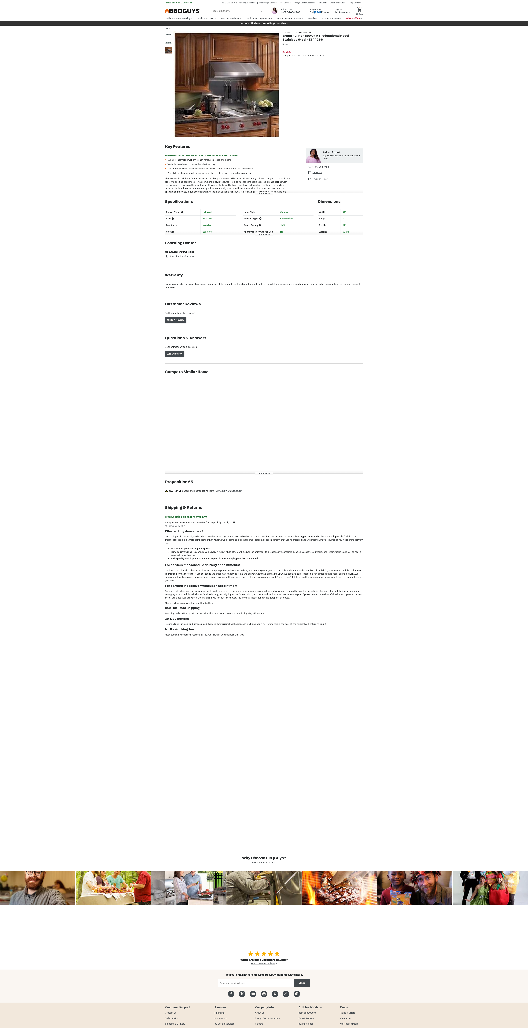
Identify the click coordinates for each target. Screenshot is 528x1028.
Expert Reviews (306, 1018)
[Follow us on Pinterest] (275, 994)
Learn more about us (262, 862)
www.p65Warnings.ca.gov (229, 490)
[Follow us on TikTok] (286, 994)
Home (167, 28)
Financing (220, 1012)
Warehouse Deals (349, 1023)
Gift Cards (322, 3)
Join (302, 983)
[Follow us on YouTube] (253, 994)
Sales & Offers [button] (353, 18)
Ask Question (174, 354)
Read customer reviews (263, 963)
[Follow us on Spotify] (297, 994)
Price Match (221, 1018)
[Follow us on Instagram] (264, 994)
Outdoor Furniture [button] (230, 18)
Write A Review (175, 320)
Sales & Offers (347, 1012)
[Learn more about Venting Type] (260, 218)
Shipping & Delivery (175, 1023)
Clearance (345, 1018)
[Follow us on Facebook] (231, 994)
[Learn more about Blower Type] (181, 212)
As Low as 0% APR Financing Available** (239, 3)
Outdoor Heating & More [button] (258, 18)
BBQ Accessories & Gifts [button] (289, 18)
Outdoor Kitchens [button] (206, 18)
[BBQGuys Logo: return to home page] (186, 11)
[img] (226, 84)
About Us (259, 1012)
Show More (264, 193)
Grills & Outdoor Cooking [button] (178, 18)
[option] (168, 37)
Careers (259, 1023)
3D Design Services (224, 1023)
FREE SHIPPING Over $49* (180, 2)
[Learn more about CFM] (172, 218)
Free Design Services (268, 3)
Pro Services (285, 3)
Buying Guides (306, 1023)
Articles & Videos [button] (330, 18)
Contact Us (170, 1012)
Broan (285, 44)
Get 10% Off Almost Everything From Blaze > (264, 23)
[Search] (262, 11)
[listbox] (168, 43)
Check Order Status (338, 3)
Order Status (171, 1018)
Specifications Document (182, 256)
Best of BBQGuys (307, 1012)
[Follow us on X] (242, 994)
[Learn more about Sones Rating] (260, 225)
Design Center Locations (305, 3)
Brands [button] (311, 18)
